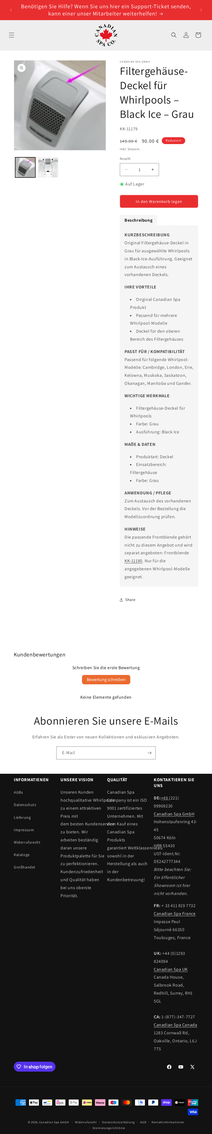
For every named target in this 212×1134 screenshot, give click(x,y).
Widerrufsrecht (27, 842)
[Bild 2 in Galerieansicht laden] (48, 167)
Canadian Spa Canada (175, 1025)
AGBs (18, 792)
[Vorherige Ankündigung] (11, 10)
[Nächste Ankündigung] (201, 10)
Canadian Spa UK (171, 969)
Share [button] (130, 599)
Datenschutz (25, 804)
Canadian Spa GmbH (174, 814)
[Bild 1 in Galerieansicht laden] (25, 167)
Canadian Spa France (174, 913)
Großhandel (24, 867)
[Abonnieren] (149, 752)
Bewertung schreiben (106, 679)
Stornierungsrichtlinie (108, 1128)
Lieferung (22, 817)
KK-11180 (133, 561)
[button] (12, 35)
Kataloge (22, 854)
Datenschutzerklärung (118, 1122)
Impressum (24, 829)
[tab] (138, 220)
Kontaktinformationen (168, 1122)
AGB (143, 1122)
